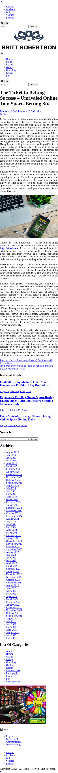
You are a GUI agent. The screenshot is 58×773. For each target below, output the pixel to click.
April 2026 (11, 463)
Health (9, 665)
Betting (9, 67)
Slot (8, 75)
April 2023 (11, 563)
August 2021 (12, 618)
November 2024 (14, 510)
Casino (9, 64)
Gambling (11, 70)
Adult (9, 651)
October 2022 (13, 579)
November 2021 (14, 610)
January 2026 (12, 471)
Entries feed (12, 739)
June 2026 (11, 457)
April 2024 (11, 530)
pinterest (10, 17)
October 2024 (13, 513)
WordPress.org (13, 744)
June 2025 (11, 491)
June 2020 (11, 635)
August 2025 (12, 485)
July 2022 (11, 588)
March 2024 (12, 532)
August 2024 (12, 518)
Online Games (13, 670)
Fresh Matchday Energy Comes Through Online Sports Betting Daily (26, 417)
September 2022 (14, 582)
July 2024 (11, 521)
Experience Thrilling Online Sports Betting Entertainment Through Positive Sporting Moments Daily (27, 401)
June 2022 (11, 591)
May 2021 (11, 627)
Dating (9, 659)
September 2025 (14, 482)
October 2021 (13, 613)
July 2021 (11, 621)
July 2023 (11, 555)
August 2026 (12, 452)
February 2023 (13, 568)
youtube (10, 15)
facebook (10, 9)
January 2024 (12, 538)
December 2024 (14, 507)
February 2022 (13, 602)
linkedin (10, 6)
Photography (12, 673)
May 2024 (11, 527)
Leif (40, 111)
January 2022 (12, 604)
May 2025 (11, 494)
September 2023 (14, 549)
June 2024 (11, 524)
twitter (9, 12)
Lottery (9, 73)
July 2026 (11, 455)
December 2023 (14, 541)
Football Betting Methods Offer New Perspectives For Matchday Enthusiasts (25, 383)
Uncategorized (13, 681)
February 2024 (13, 535)
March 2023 (12, 566)
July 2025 (11, 488)
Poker (9, 62)
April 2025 (11, 496)
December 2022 (14, 574)
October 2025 (13, 480)
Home (9, 59)
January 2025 (12, 505)
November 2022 (14, 577)
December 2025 (14, 474)
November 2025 (14, 477)
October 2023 (13, 546)
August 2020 (12, 632)
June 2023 (11, 557)
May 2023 (11, 560)
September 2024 (14, 516)
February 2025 (13, 502)
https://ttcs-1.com (9, 248)
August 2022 (12, 585)
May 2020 (11, 638)
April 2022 (11, 596)
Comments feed (13, 742)
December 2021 (14, 607)
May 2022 (11, 593)
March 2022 (12, 599)
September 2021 (14, 616)
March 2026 (12, 466)
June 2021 (11, 624)
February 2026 (13, 469)
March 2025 (12, 499)
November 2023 (14, 543)
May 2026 (11, 460)
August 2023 (12, 552)
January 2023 (12, 571)
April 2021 (11, 629)
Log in (9, 736)
